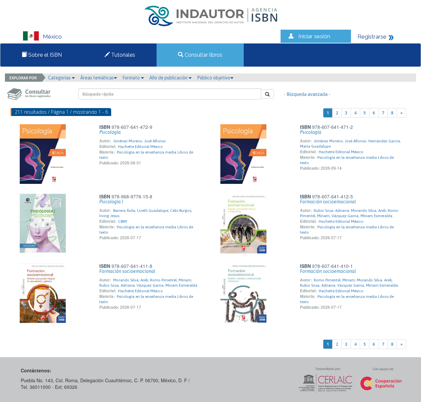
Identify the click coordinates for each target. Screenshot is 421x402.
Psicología (110, 132)
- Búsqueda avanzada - (307, 94)
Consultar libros (202, 55)
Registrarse (372, 36)
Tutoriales (122, 55)
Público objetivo (213, 77)
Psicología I (111, 201)
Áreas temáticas (97, 77)
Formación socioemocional (328, 201)
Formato (131, 77)
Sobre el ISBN (44, 55)
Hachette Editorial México (140, 146)
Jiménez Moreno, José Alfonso (139, 141)
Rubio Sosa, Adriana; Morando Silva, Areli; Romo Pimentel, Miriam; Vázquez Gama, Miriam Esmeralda (349, 213)
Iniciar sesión (314, 36)
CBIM (122, 221)
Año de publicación (168, 77)
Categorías (60, 77)
